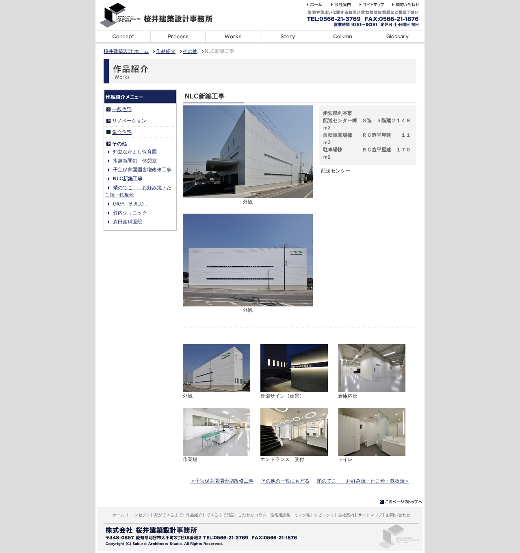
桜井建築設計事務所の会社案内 (345, 4)
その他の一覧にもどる (285, 481)
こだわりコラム (342, 37)
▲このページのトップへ (401, 502)
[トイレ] (371, 452)
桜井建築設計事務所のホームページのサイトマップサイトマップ (376, 4)
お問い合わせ (398, 515)
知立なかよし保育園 (135, 152)
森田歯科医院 (127, 222)
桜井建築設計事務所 (160, 15)
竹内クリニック (130, 213)
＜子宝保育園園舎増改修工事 (222, 481)
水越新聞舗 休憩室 (135, 161)
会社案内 (346, 515)
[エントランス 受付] (294, 452)
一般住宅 (122, 109)
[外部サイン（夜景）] (294, 388)
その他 (190, 51)
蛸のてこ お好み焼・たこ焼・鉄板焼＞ (363, 481)
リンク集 (302, 515)
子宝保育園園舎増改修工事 (142, 170)
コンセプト (122, 37)
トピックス (324, 515)
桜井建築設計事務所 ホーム (319, 4)
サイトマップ (370, 515)
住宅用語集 (397, 37)
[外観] (248, 194)
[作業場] (216, 452)
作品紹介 (166, 51)
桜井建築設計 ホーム (126, 51)
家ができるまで (177, 37)
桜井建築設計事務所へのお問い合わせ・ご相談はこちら (407, 4)
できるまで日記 (287, 37)
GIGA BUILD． (131, 204)
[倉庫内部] (371, 388)
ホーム (118, 515)
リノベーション (129, 121)
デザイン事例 (232, 37)
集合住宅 (122, 132)
